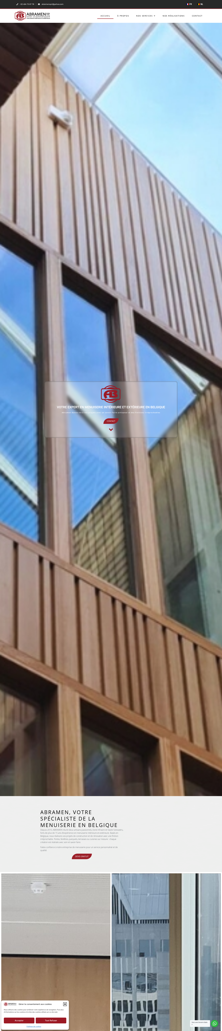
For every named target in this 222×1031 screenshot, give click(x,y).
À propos (123, 16)
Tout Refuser (51, 1020)
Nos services (144, 16)
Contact (197, 16)
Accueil (105, 16)
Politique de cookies (34, 1026)
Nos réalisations (174, 16)
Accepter (19, 1020)
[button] (65, 1004)
